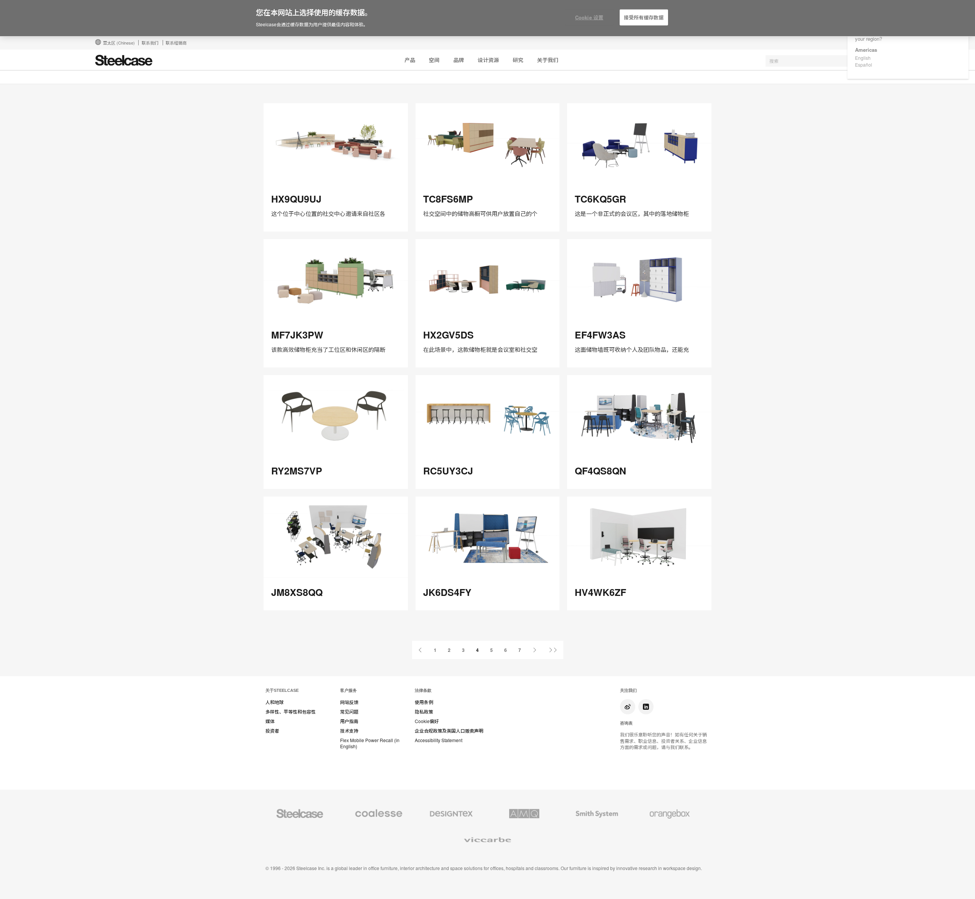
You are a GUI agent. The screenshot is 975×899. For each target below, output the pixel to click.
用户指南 (349, 721)
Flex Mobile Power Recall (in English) (370, 743)
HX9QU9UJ (296, 199)
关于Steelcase (282, 690)
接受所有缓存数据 (644, 17)
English (863, 57)
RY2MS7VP (296, 470)
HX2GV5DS (448, 335)
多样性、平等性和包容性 (290, 712)
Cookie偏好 (427, 721)
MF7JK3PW (297, 335)
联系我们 (150, 43)
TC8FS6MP (448, 199)
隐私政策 (424, 712)
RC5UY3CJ (448, 470)
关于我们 (547, 60)
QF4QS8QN (600, 470)
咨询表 (626, 723)
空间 (434, 60)
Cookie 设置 (589, 17)
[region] (487, 18)
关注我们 (628, 690)
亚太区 (119, 43)
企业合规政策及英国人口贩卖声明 (449, 731)
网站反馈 (349, 702)
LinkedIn (646, 706)
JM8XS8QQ (297, 592)
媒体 (270, 721)
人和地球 (274, 702)
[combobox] (823, 61)
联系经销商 (176, 43)
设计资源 (488, 60)
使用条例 (424, 702)
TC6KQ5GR (600, 199)
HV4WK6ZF (600, 592)
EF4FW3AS (600, 335)
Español (863, 64)
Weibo (627, 706)
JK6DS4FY (447, 592)
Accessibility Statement (438, 740)
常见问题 (349, 712)
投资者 (272, 731)
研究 (518, 60)
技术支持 (349, 731)
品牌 (458, 60)
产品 (409, 60)
